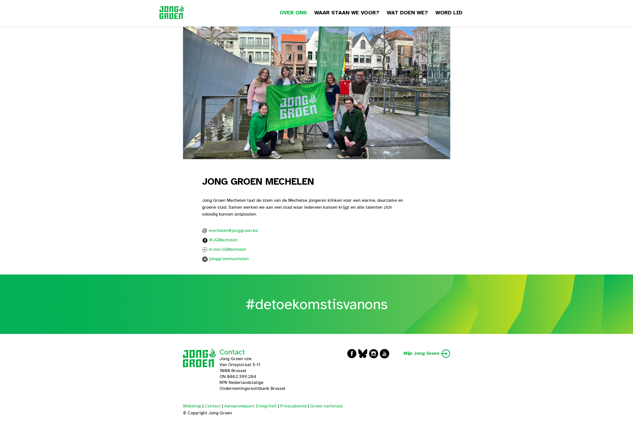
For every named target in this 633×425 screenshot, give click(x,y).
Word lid (448, 12)
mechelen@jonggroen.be (233, 230)
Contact (232, 352)
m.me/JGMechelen (227, 249)
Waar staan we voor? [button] (346, 12)
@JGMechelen (223, 240)
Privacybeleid (293, 406)
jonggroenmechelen (229, 258)
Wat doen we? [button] (407, 12)
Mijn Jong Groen (422, 353)
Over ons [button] (293, 12)
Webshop (192, 406)
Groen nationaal (326, 406)
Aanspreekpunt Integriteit (250, 406)
